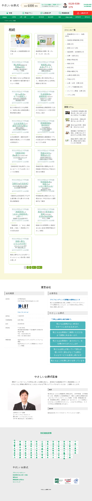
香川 (14, 456)
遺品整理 (50, 17)
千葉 (75, 443)
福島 (48, 443)
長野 (53, 447)
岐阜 (59, 447)
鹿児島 (64, 456)
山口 (70, 452)
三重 (75, 447)
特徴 (10, 13)
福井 (42, 447)
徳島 (75, 452)
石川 (37, 447)
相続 (59, 17)
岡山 (59, 452)
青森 (20, 443)
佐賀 (37, 456)
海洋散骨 (41, 17)
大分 (53, 456)
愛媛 (20, 456)
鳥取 (48, 452)
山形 (42, 443)
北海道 (14, 443)
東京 (14, 447)
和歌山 (42, 452)
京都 (20, 452)
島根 (53, 452)
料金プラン (29, 13)
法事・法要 (23, 17)
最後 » (39, 267)
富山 (31, 447)
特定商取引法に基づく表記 (20, 475)
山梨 (48, 447)
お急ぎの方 (84, 13)
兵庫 (31, 452)
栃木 (59, 443)
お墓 (32, 17)
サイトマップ (16, 482)
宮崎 (59, 456)
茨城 (53, 443)
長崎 (42, 456)
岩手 (26, 443)
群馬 (64, 443)
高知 (26, 456)
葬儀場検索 (65, 13)
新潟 (26, 447)
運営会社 (87, 17)
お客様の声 (47, 13)
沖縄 (70, 456)
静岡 (64, 447)
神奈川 (20, 447)
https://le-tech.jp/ (23, 312)
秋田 (37, 443)
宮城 (31, 443)
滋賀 (14, 452)
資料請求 (78, 17)
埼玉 (70, 443)
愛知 (70, 447)
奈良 (37, 452)
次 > (34, 267)
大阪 (26, 452)
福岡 (31, 456)
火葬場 (14, 17)
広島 (64, 452)
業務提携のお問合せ (18, 479)
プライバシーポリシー (19, 472)
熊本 (48, 456)
